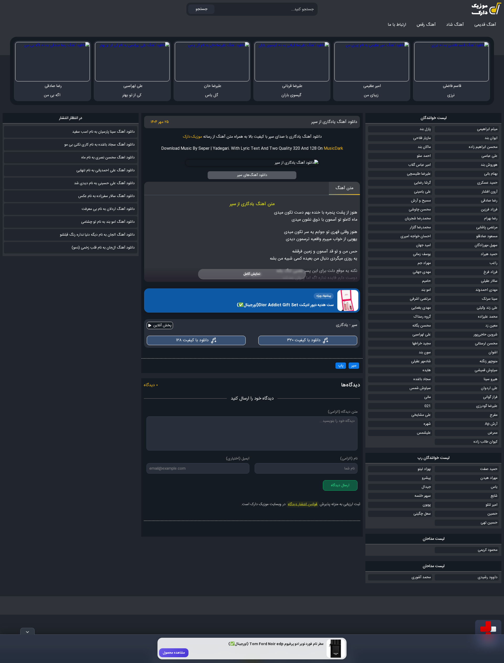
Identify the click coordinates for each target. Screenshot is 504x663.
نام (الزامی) (349, 458)
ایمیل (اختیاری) (237, 458)
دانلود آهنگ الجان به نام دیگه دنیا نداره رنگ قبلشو (97, 235)
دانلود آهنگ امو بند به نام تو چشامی (108, 222)
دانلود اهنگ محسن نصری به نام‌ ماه (108, 157)
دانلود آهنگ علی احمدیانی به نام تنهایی (105, 170)
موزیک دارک (192, 136)
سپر (353, 365)
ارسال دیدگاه (340, 485)
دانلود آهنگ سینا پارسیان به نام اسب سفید (103, 132)
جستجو (201, 9)
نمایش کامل (251, 274)
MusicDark (333, 148)
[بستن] (27, 631)
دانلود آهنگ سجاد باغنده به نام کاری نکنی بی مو (99, 145)
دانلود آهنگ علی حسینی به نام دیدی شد (104, 183)
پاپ (340, 365)
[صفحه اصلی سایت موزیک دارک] (481, 9)
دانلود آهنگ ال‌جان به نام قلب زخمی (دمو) (103, 248)
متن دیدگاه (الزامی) (343, 412)
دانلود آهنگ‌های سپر (252, 175)
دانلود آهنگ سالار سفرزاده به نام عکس (106, 196)
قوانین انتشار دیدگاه (302, 504)
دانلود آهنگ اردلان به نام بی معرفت (108, 209)
